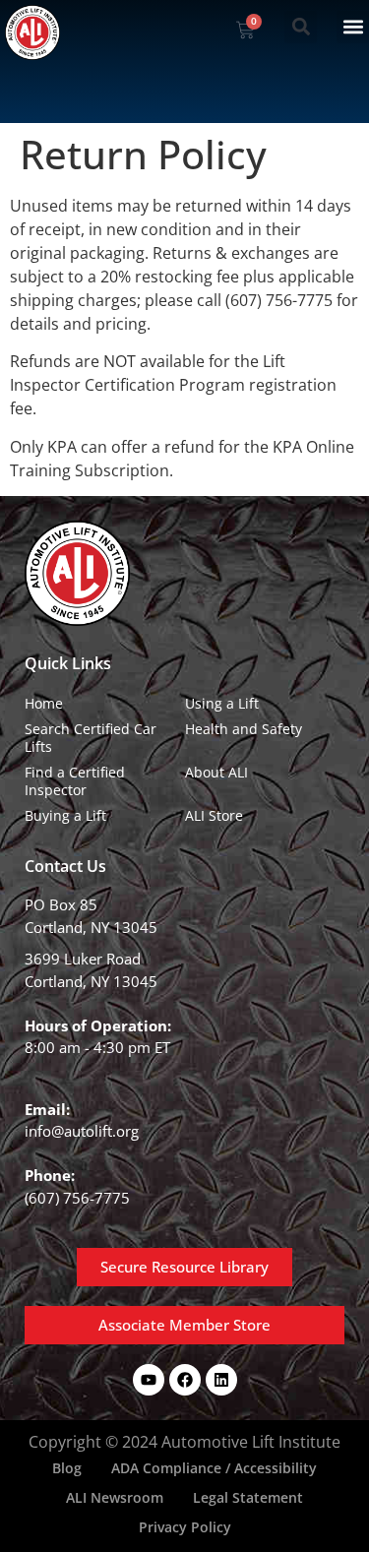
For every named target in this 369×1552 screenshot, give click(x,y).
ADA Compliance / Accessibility (214, 1468)
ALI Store (214, 815)
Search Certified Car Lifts (90, 737)
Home (44, 703)
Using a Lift (222, 703)
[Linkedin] (221, 1380)
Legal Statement (248, 1497)
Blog (67, 1468)
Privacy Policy (185, 1527)
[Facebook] (185, 1380)
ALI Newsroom (114, 1497)
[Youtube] (148, 1380)
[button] (300, 27)
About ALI (216, 772)
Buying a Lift (65, 815)
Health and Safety (243, 728)
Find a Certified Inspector (75, 781)
